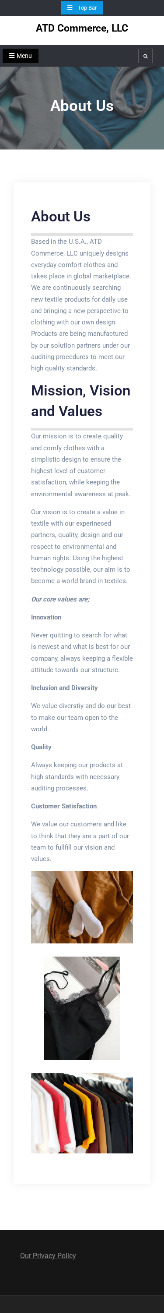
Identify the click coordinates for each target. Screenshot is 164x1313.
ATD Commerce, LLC (82, 28)
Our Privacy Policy (48, 1256)
